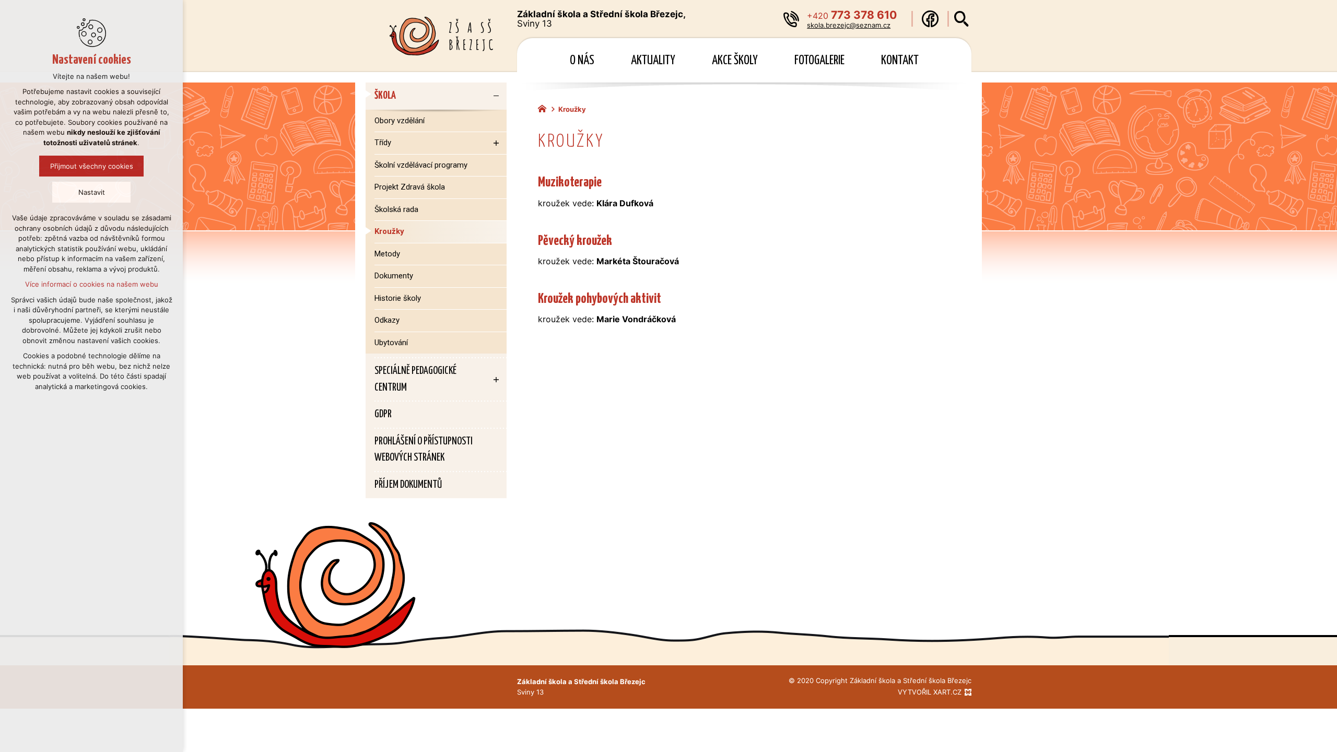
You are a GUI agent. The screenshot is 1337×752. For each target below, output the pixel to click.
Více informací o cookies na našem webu (91, 284)
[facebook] (930, 18)
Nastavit (91, 192)
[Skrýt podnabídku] (496, 96)
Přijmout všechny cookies (91, 166)
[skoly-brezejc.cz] (545, 107)
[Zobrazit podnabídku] (496, 143)
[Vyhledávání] (961, 19)
